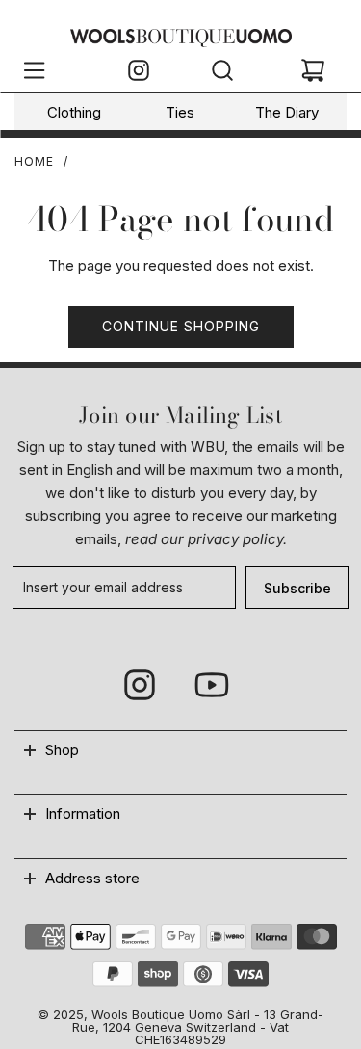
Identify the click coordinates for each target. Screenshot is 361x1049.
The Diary (287, 112)
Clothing (74, 112)
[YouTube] (211, 685)
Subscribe (297, 588)
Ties (180, 112)
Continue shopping (181, 326)
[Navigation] (34, 73)
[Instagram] (139, 73)
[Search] (222, 73)
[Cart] (313, 73)
